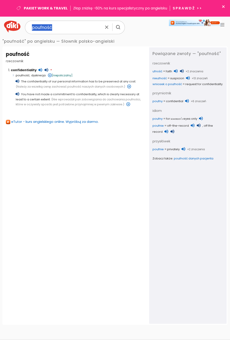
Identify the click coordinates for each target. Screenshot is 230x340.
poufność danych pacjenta (193, 158)
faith (169, 71)
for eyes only (181, 119)
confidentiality (24, 70)
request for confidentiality (204, 84)
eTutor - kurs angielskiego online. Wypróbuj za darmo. (55, 121)
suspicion (177, 78)
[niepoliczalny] (62, 75)
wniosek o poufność (167, 84)
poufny (158, 101)
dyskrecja (38, 75)
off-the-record (178, 126)
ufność (157, 71)
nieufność (160, 78)
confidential (174, 101)
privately (173, 149)
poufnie (158, 126)
